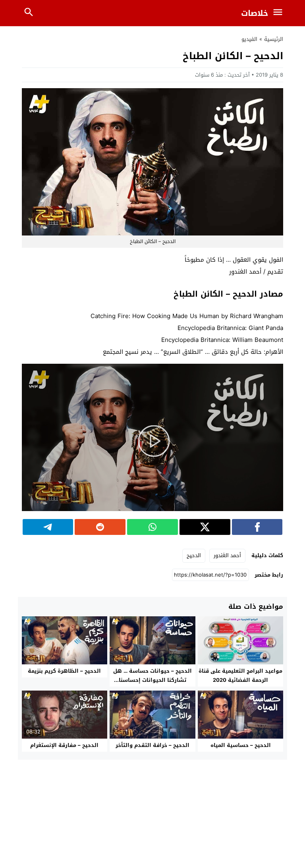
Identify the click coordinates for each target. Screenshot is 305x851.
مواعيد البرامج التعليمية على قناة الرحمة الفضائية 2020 (240, 675)
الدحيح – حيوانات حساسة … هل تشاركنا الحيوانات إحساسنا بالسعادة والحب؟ (152, 680)
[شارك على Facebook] (257, 527)
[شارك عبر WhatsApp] (152, 527)
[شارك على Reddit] (100, 527)
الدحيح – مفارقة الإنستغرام (64, 745)
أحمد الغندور (227, 555)
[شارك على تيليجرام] (48, 527)
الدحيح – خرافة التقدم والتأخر (152, 745)
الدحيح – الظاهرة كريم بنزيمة (64, 671)
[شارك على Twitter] (204, 527)
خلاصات (254, 13)
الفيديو (249, 39)
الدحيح (194, 555)
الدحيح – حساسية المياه (240, 745)
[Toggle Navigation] (280, 13)
